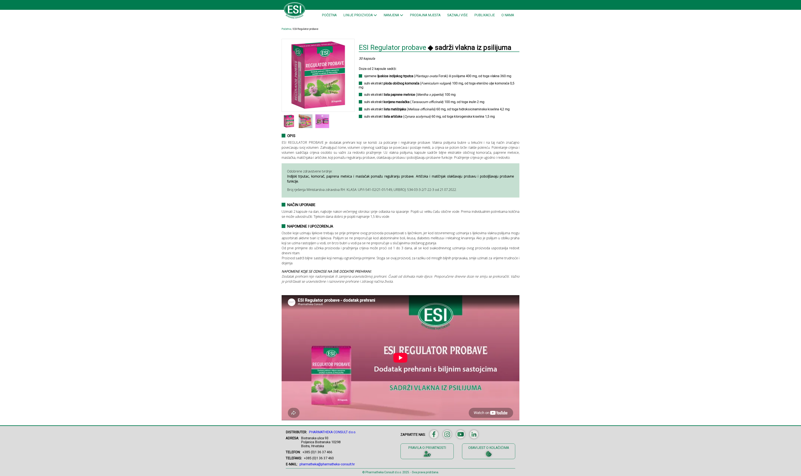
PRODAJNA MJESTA (425, 15)
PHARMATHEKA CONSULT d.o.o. (332, 432)
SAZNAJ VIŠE (457, 15)
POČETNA (329, 15)
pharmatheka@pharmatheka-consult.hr (327, 464)
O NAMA (507, 15)
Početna (286, 29)
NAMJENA (392, 15)
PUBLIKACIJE (484, 15)
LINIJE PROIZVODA (358, 15)
